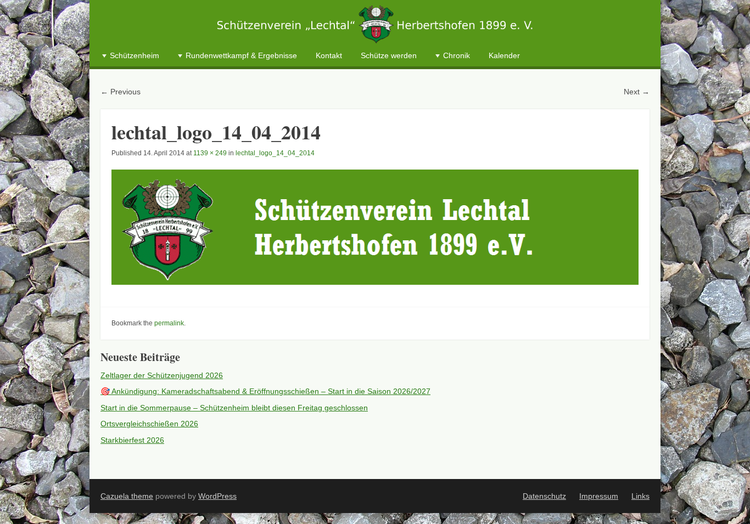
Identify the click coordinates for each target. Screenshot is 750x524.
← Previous (120, 91)
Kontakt (329, 55)
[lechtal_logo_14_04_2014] (375, 227)
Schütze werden (389, 55)
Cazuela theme (126, 496)
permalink (169, 323)
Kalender (504, 55)
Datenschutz (544, 496)
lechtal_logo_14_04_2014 (275, 153)
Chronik (456, 55)
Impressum (598, 496)
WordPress (217, 496)
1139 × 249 (210, 153)
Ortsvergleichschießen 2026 (149, 423)
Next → (637, 91)
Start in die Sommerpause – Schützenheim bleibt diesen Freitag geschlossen (234, 407)
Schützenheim (134, 55)
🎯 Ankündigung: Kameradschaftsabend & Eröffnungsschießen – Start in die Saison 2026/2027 (265, 391)
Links (640, 496)
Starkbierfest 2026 (132, 440)
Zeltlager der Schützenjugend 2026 (161, 375)
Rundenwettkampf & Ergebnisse (241, 55)
